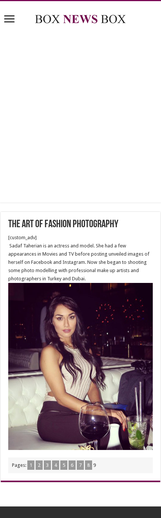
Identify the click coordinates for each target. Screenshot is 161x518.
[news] (80, 18)
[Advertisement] (80, 114)
